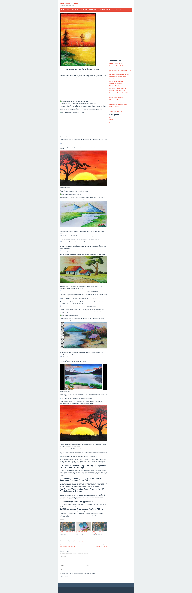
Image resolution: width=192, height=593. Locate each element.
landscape (76, 541)
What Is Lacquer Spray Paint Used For (68, 545)
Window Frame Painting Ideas (115, 111)
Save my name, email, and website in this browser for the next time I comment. (79, 573)
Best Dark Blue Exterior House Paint (117, 81)
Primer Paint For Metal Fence (115, 99)
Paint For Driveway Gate (114, 68)
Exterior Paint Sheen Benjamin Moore (117, 90)
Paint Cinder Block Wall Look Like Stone (118, 104)
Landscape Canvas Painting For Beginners (98, 532)
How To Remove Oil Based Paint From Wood (119, 74)
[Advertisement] (83, 89)
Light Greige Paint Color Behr (100, 545)
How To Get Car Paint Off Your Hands (117, 88)
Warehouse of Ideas (69, 3)
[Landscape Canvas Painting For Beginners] (99, 526)
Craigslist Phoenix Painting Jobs (116, 97)
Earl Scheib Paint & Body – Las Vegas (117, 95)
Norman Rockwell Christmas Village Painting (119, 92)
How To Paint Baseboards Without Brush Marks (119, 109)
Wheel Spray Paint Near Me (115, 85)
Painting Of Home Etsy (114, 106)
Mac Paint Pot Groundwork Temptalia (117, 102)
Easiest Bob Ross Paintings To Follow (117, 76)
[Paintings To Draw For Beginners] (83, 526)
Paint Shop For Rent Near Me (115, 63)
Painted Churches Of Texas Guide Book (118, 79)
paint (66, 541)
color (110, 117)
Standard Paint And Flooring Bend (116, 65)
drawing (111, 119)
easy (73, 541)
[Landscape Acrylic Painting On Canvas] (67, 526)
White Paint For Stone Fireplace (116, 83)
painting (81, 541)
